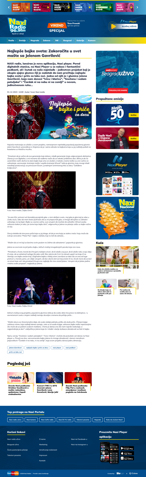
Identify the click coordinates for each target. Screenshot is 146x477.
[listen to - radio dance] (83, 7)
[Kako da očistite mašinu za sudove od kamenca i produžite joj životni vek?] (117, 257)
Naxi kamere (31, 420)
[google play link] (127, 448)
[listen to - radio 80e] (41, 7)
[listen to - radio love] (124, 7)
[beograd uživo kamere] (117, 72)
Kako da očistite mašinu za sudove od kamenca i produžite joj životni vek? (109, 271)
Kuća (99, 243)
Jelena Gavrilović (15, 348)
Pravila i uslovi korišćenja (40, 473)
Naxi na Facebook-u (79, 439)
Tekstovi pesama (83, 420)
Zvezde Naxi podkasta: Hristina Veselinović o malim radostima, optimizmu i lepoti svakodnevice (19, 389)
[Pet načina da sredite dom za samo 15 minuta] (128, 284)
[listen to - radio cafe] (21, 7)
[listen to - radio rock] (62, 7)
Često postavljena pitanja (17, 450)
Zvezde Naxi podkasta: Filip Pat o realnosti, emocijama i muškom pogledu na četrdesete (77, 388)
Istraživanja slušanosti (48, 450)
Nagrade (97, 420)
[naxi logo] (18, 26)
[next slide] (137, 7)
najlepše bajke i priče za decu (37, 348)
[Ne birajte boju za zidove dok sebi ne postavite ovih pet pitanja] (106, 284)
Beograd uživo (13, 444)
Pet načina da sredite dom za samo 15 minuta (126, 292)
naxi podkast (70, 348)
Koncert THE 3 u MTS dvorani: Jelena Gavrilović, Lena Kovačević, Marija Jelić (47, 388)
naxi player (57, 348)
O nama (42, 439)
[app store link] (127, 453)
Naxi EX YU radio (65, 420)
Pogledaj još (18, 363)
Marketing (43, 444)
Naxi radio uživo (15, 420)
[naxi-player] (117, 174)
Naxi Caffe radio (47, 420)
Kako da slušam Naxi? (114, 420)
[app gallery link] (127, 458)
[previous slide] (8, 7)
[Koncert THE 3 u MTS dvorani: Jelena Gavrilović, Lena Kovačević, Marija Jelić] (49, 379)
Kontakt (42, 461)
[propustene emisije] (117, 115)
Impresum (43, 455)
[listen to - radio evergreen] (104, 7)
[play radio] (123, 26)
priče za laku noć (15, 352)
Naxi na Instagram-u (79, 444)
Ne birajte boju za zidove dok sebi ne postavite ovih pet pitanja (104, 292)
